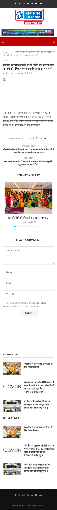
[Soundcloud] (41, 3)
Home (5, 52)
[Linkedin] (32, 3)
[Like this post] (33, 138)
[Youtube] (36, 3)
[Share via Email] (45, 138)
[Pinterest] (28, 3)
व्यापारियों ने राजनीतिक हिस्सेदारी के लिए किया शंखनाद (38, 365)
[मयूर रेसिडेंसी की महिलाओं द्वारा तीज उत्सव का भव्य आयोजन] (28, 198)
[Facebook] (15, 3)
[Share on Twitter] (39, 138)
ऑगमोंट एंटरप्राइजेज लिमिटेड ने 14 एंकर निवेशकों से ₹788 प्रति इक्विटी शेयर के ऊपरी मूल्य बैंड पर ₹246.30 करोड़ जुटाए (39, 387)
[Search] (53, 41)
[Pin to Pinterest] (42, 138)
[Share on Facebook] (36, 138)
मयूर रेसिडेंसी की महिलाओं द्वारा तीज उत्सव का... (28, 217)
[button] (7, 204)
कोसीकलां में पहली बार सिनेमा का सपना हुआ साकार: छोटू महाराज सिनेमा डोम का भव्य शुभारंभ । (37, 404)
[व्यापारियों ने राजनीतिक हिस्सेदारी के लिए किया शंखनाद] (12, 368)
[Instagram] (23, 3)
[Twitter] (19, 3)
